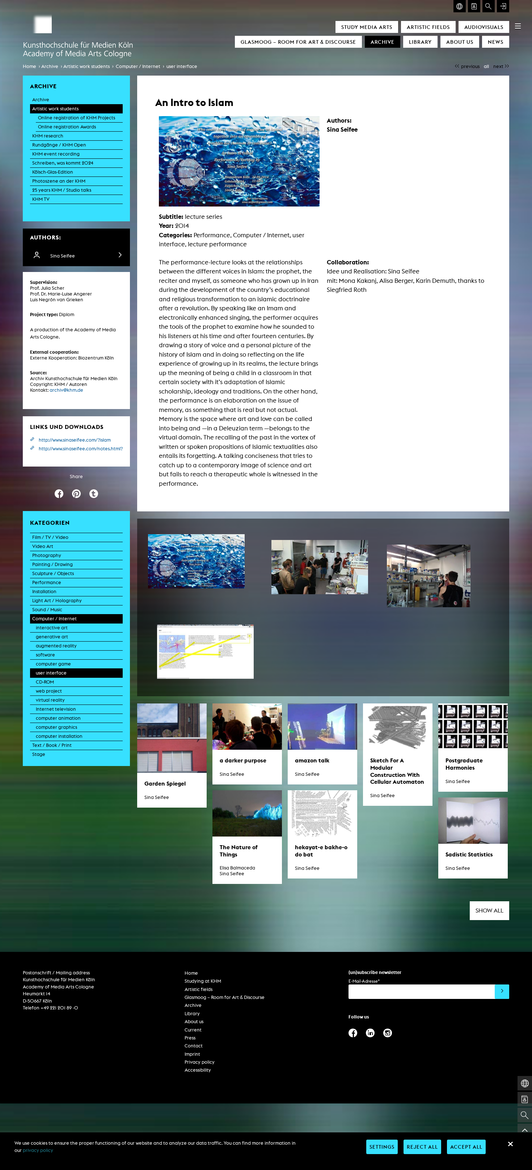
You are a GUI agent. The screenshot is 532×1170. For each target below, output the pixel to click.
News (495, 42)
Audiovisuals (483, 27)
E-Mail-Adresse (364, 981)
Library (420, 42)
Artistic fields (428, 27)
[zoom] (196, 561)
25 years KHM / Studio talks (61, 190)
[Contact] (474, 6)
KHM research (47, 136)
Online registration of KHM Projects (76, 117)
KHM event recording (56, 154)
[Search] (488, 6)
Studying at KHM (203, 981)
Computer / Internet (138, 66)
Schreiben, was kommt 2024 (62, 163)
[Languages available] (459, 6)
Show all (489, 910)
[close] (510, 1144)
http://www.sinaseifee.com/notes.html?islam (81, 448)
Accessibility (198, 1070)
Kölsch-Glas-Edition (52, 172)
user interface (181, 66)
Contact (194, 1045)
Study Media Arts (366, 27)
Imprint (192, 1054)
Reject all (422, 1147)
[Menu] (518, 26)
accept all (466, 1147)
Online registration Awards (67, 126)
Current (193, 1030)
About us (459, 42)
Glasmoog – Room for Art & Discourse (298, 42)
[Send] (502, 991)
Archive (382, 42)
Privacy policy (200, 1062)
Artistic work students (86, 66)
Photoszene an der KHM (58, 181)
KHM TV (41, 199)
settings (382, 1147)
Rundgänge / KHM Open (59, 145)
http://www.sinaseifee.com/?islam (75, 440)
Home (29, 66)
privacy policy (38, 1150)
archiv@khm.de (66, 390)
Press (190, 1038)
